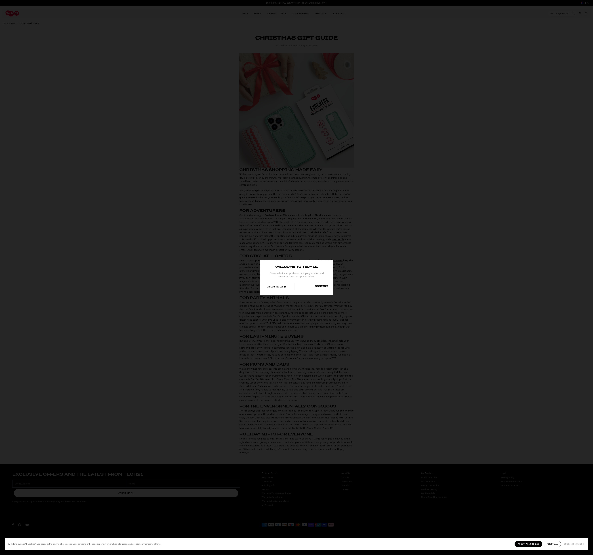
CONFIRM (321, 286)
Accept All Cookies (528, 543)
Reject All (552, 543)
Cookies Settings (574, 543)
